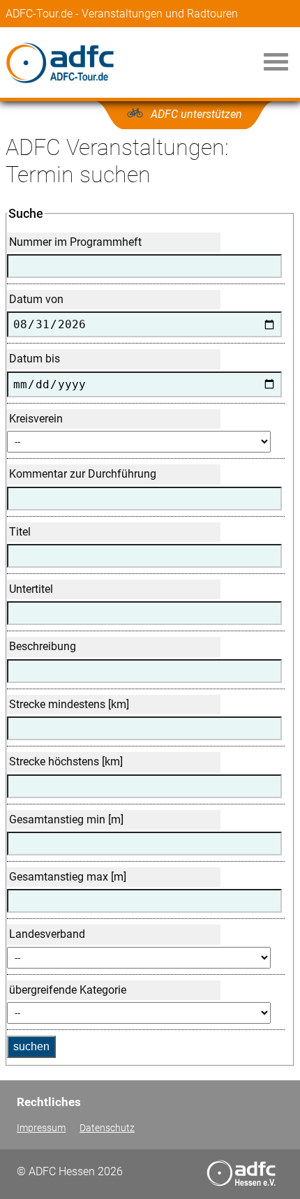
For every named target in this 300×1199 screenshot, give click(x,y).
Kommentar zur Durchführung (82, 473)
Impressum (41, 1128)
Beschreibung (42, 646)
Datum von (36, 299)
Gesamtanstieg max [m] (67, 876)
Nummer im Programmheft (75, 242)
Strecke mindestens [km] (69, 704)
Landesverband (47, 934)
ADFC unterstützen (196, 114)
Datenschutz (107, 1128)
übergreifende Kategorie (67, 989)
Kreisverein (36, 418)
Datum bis (34, 358)
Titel (20, 531)
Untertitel (31, 589)
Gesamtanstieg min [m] (66, 819)
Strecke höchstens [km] (66, 761)
